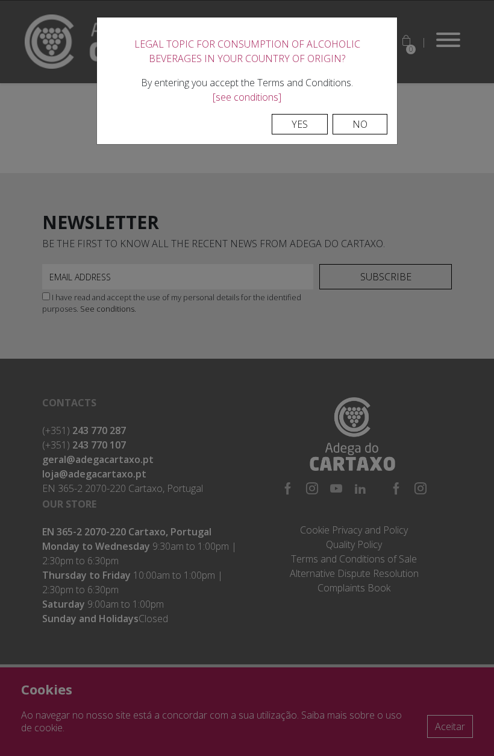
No (359, 124)
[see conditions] (247, 97)
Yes (300, 124)
